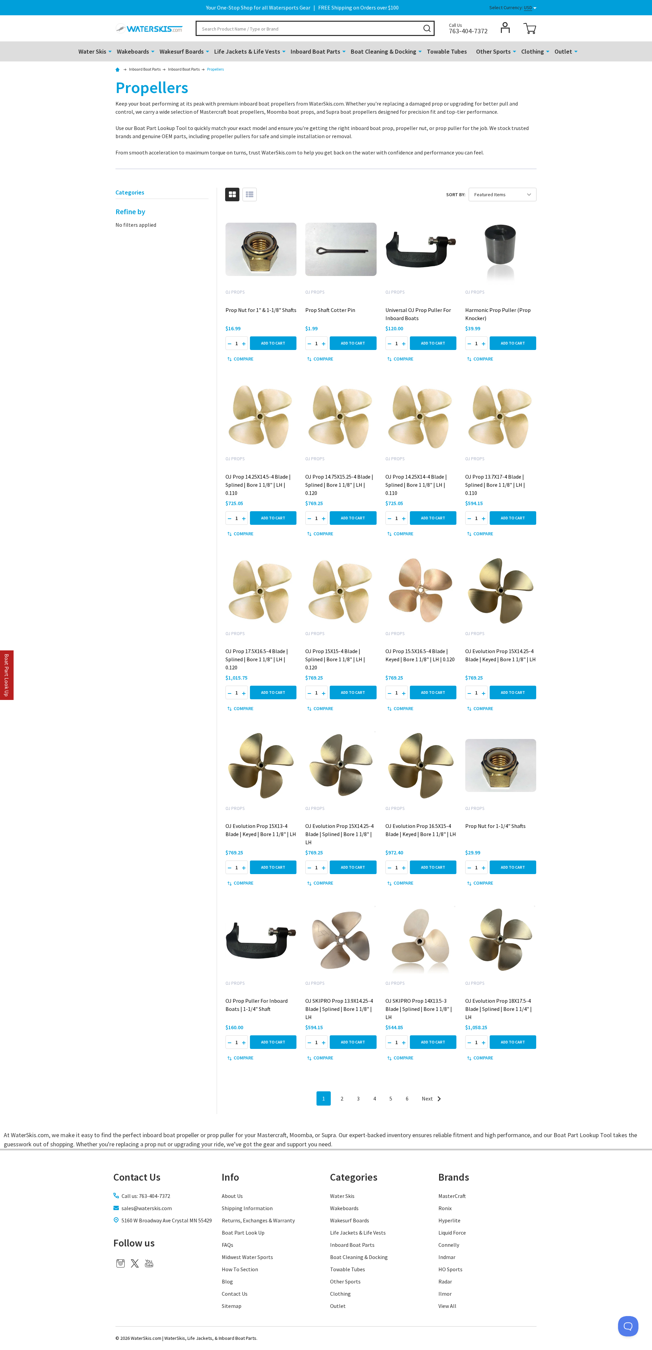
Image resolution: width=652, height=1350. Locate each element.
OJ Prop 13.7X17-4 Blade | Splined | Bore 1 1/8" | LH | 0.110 (495, 484)
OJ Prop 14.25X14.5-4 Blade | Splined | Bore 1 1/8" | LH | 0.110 (258, 484)
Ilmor (445, 1293)
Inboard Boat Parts (315, 51)
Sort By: (456, 194)
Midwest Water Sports (247, 1257)
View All (447, 1305)
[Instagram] (120, 1263)
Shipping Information (247, 1208)
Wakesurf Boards (182, 51)
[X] (135, 1263)
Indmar (446, 1257)
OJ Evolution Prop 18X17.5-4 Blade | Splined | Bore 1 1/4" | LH (498, 1008)
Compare (243, 359)
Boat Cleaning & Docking (383, 51)
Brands (453, 1176)
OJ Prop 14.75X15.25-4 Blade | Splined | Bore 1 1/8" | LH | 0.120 (339, 484)
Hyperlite (449, 1220)
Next (428, 1098)
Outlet (563, 51)
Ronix (445, 1208)
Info (230, 1176)
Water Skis (92, 51)
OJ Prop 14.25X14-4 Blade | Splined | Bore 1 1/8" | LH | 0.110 (416, 484)
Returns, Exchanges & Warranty (258, 1220)
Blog (227, 1281)
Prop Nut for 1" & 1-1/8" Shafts (260, 310)
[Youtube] (149, 1263)
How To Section (240, 1269)
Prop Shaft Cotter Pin (330, 310)
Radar (445, 1281)
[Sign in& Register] (505, 27)
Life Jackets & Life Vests (247, 51)
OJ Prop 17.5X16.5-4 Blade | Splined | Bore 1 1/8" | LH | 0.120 (256, 659)
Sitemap (231, 1305)
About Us (232, 1195)
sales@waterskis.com (147, 1208)
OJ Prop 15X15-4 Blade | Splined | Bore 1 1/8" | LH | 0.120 (335, 659)
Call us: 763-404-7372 (146, 1195)
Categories (353, 1176)
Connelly (448, 1244)
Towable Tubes (447, 51)
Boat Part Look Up (243, 1232)
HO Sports (450, 1269)
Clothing (532, 51)
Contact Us (235, 1293)
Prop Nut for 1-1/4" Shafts (495, 825)
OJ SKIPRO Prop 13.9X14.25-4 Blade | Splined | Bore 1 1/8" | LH (339, 1008)
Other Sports (493, 51)
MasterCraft (452, 1195)
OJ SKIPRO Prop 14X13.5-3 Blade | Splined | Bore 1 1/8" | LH (418, 1008)
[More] (110, 50)
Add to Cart (273, 343)
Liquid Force (452, 1232)
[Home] (118, 69)
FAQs (227, 1244)
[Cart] (530, 28)
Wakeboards (133, 51)
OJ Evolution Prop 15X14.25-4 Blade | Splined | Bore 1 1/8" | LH (339, 834)
